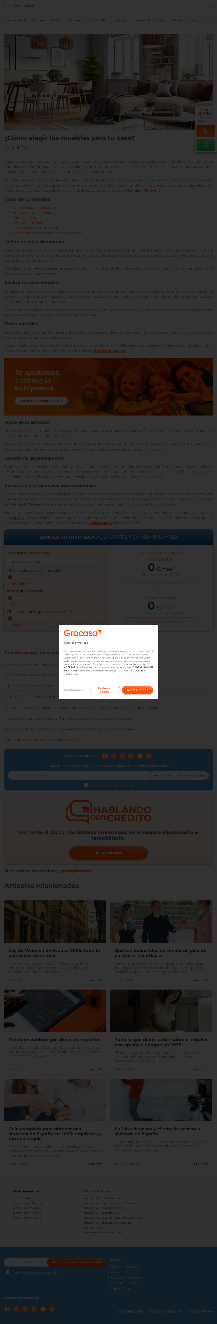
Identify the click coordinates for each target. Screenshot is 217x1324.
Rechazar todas (104, 690)
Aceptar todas (137, 690)
